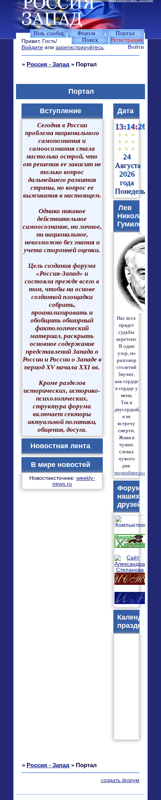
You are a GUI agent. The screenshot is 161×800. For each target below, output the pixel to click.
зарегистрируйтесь (79, 47)
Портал (125, 33)
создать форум (120, 780)
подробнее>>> (130, 472)
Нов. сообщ (49, 33)
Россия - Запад (48, 64)
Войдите (32, 47)
